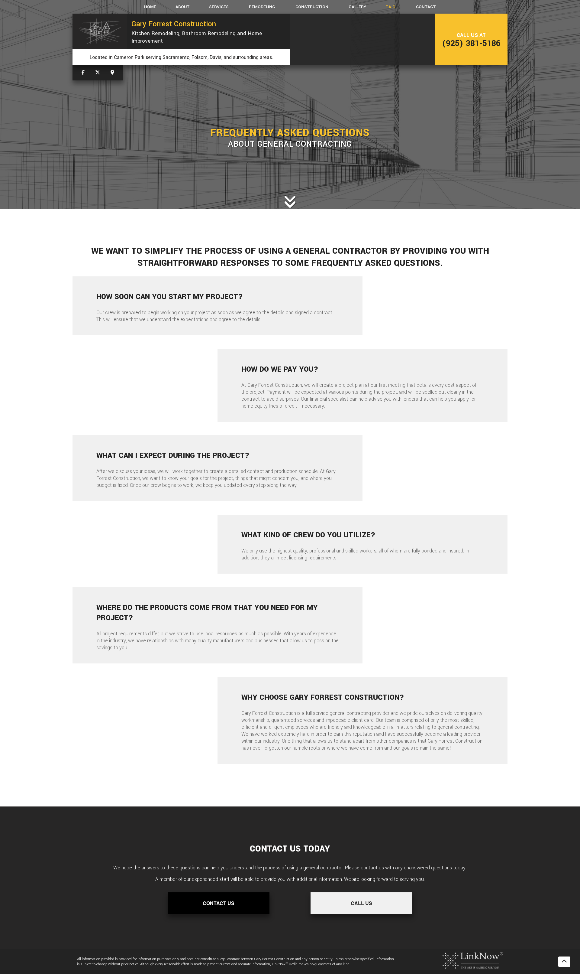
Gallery (357, 7)
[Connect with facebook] (83, 73)
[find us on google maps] (112, 73)
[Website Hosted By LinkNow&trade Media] (473, 960)
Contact (426, 7)
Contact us (218, 903)
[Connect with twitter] (98, 73)
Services (219, 7)
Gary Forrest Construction (173, 24)
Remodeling (262, 7)
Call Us (361, 903)
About (183, 7)
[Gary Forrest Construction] (99, 31)
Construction (311, 7)
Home (150, 7)
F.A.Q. (391, 7)
